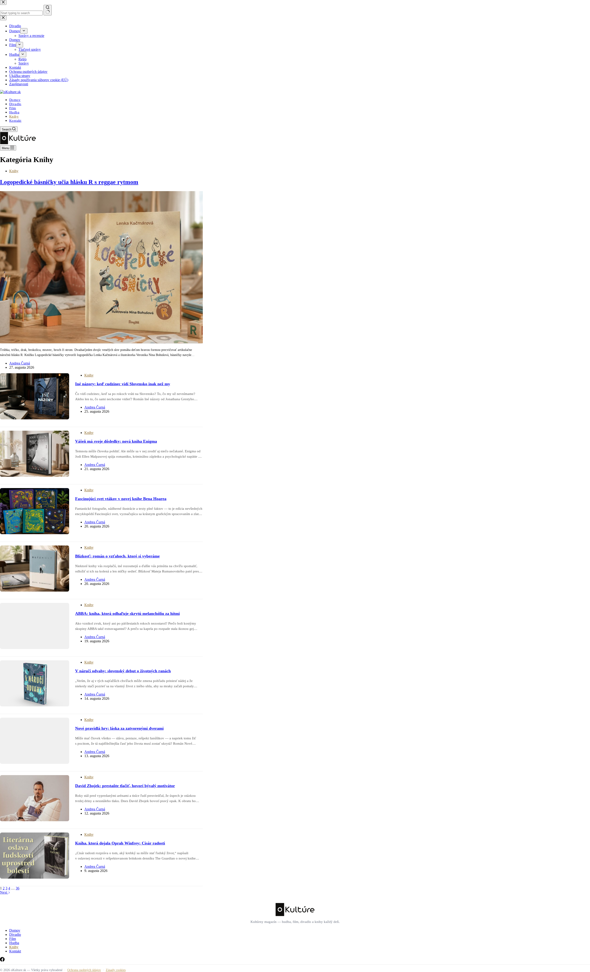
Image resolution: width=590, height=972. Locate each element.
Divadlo (15, 104)
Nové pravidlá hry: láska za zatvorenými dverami (119, 728)
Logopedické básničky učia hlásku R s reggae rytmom (69, 182)
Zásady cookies (116, 970)
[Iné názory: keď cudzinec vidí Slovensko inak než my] (34, 396)
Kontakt (15, 120)
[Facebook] (2, 960)
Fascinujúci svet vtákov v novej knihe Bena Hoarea (120, 498)
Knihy (14, 116)
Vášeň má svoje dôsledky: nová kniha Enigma (116, 441)
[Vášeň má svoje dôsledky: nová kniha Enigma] (34, 454)
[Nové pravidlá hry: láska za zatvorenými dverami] (34, 741)
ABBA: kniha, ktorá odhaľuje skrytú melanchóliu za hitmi (127, 613)
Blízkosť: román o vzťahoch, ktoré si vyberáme (117, 556)
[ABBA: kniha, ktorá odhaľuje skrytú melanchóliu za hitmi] (34, 626)
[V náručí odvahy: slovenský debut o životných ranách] (34, 683)
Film (12, 108)
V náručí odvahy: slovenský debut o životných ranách (123, 671)
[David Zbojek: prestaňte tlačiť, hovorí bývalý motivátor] (34, 798)
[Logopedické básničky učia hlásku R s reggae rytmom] (101, 342)
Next (4, 892)
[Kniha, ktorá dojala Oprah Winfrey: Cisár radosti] (34, 856)
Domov (15, 100)
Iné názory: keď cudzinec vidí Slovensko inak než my (122, 384)
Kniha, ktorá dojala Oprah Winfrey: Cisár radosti (120, 843)
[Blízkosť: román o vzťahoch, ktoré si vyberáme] (34, 568)
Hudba (14, 112)
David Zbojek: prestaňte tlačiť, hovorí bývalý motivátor (125, 785)
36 (17, 888)
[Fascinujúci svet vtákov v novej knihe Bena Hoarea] (34, 511)
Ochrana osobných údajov (84, 970)
